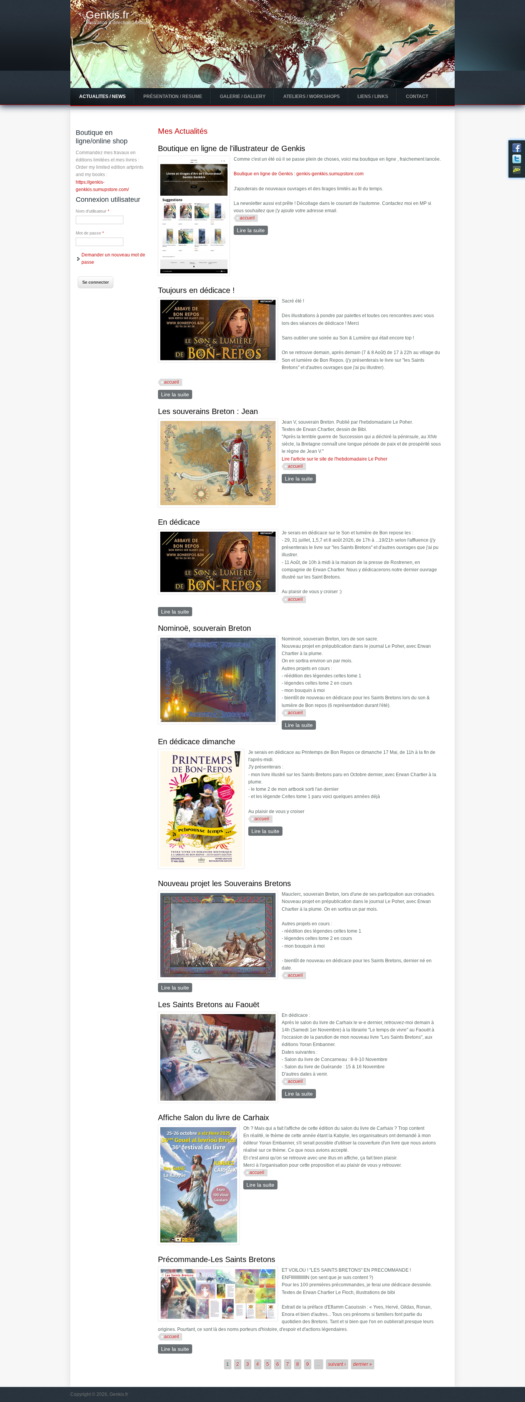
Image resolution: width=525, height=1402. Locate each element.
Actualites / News (102, 96)
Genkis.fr (107, 15)
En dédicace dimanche (196, 741)
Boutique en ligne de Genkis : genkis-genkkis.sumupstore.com (299, 173)
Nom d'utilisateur (92, 211)
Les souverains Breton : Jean (208, 411)
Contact (417, 96)
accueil (247, 218)
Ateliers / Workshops (311, 96)
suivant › (337, 1364)
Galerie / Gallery (243, 96)
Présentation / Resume (172, 96)
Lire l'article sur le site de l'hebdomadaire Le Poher (334, 459)
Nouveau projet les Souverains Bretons (224, 883)
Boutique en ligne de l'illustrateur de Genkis (231, 148)
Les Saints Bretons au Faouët (208, 1004)
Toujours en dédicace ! (196, 290)
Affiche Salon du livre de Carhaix (213, 1117)
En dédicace (179, 522)
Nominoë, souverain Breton (204, 628)
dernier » (362, 1364)
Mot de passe (90, 233)
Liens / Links (372, 96)
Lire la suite (252, 230)
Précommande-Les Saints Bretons (216, 1259)
